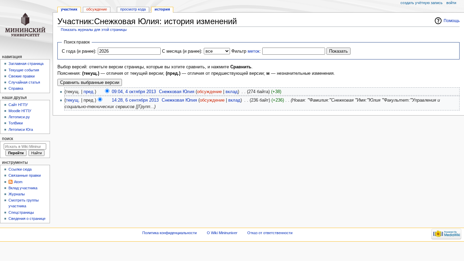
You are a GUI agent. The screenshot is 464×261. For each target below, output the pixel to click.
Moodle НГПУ (19, 111)
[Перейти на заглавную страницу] (26, 26)
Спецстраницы (21, 212)
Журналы (16, 194)
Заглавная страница (25, 64)
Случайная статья (24, 82)
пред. (89, 91)
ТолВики (15, 123)
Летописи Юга (20, 129)
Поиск (7, 139)
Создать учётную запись (421, 3)
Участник (69, 9)
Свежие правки (21, 76)
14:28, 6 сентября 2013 (135, 100)
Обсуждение (96, 9)
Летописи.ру (19, 117)
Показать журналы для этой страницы (94, 30)
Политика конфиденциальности (169, 233)
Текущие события (23, 70)
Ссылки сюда (20, 169)
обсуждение (209, 91)
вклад (232, 91)
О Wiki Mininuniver (222, 233)
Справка (15, 88)
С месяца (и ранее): (182, 51)
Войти (451, 3)
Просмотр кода (133, 9)
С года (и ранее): (79, 51)
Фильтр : (246, 51)
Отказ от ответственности (269, 233)
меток (254, 51)
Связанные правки (24, 175)
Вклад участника (22, 188)
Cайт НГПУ (18, 105)
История (162, 9)
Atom (18, 182)
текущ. (73, 100)
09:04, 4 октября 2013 (134, 91)
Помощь (452, 20)
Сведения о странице (27, 218)
